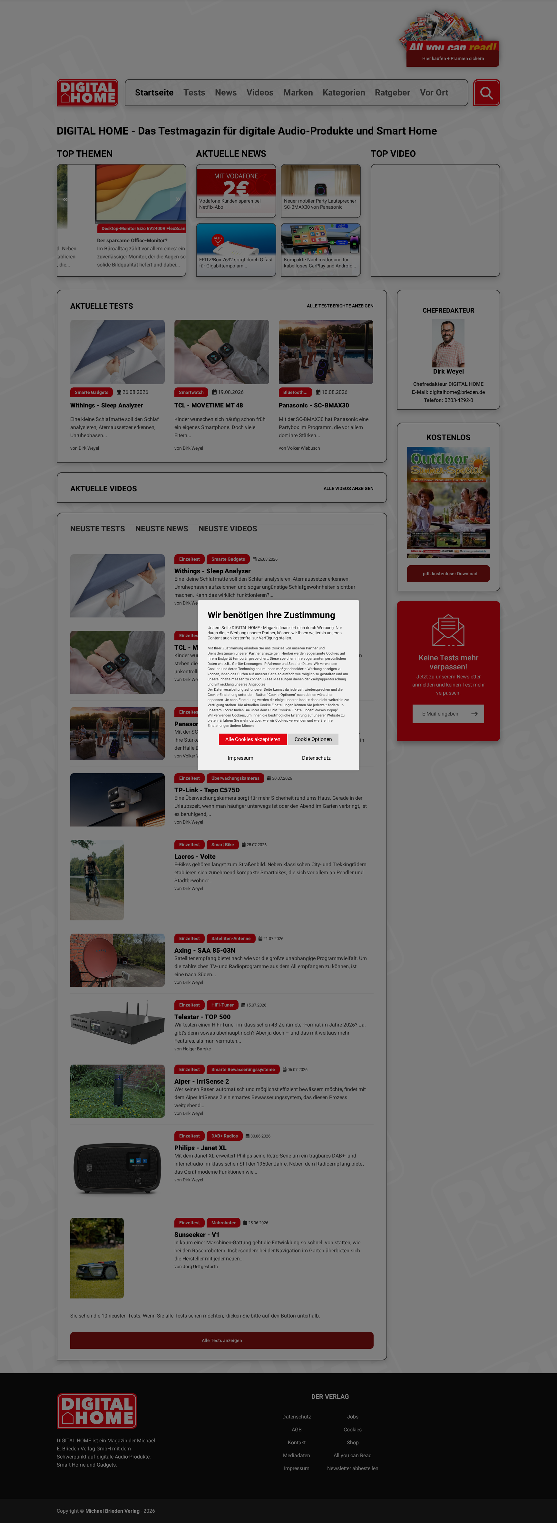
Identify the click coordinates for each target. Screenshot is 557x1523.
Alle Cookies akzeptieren (252, 739)
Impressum (240, 758)
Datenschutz (316, 758)
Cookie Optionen (313, 739)
